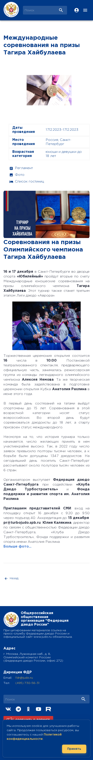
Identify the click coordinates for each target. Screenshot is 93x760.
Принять (74, 749)
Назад (14, 578)
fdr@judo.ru (24, 678)
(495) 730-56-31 (27, 683)
